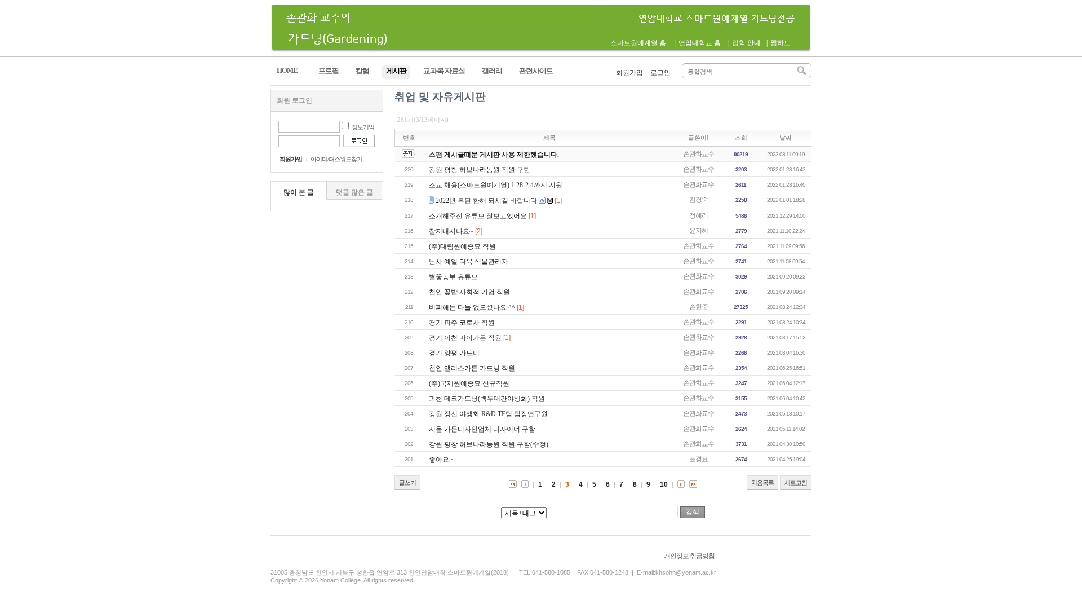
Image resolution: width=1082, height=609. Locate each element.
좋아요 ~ (442, 460)
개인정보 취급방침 (689, 556)
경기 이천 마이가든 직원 (465, 338)
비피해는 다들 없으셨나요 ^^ (472, 307)
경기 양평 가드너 (454, 353)
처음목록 (762, 482)
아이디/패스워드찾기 (336, 159)
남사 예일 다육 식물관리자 (468, 262)
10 (664, 484)
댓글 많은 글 (354, 192)
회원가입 (629, 73)
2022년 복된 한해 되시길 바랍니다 (486, 201)
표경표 (698, 459)
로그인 (660, 73)
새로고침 (795, 482)
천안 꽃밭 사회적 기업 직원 (469, 292)
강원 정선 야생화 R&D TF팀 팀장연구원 (488, 414)
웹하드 (780, 43)
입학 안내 (746, 43)
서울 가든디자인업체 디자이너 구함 (482, 429)
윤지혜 (698, 231)
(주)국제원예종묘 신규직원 (469, 383)
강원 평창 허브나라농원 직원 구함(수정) (488, 444)
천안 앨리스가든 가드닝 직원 (472, 368)
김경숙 (698, 200)
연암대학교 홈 (700, 43)
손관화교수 (698, 154)
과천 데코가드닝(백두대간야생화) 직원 (487, 399)
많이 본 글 (298, 192)
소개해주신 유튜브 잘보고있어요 (478, 216)
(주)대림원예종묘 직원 (462, 246)
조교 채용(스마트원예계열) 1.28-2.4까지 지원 (495, 185)
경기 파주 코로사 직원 (462, 322)
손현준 (698, 307)
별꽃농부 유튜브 (453, 277)
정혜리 (698, 215)
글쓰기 (407, 482)
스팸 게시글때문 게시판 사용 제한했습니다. (494, 154)
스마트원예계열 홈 (638, 43)
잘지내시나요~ (451, 231)
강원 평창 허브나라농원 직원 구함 (479, 170)
